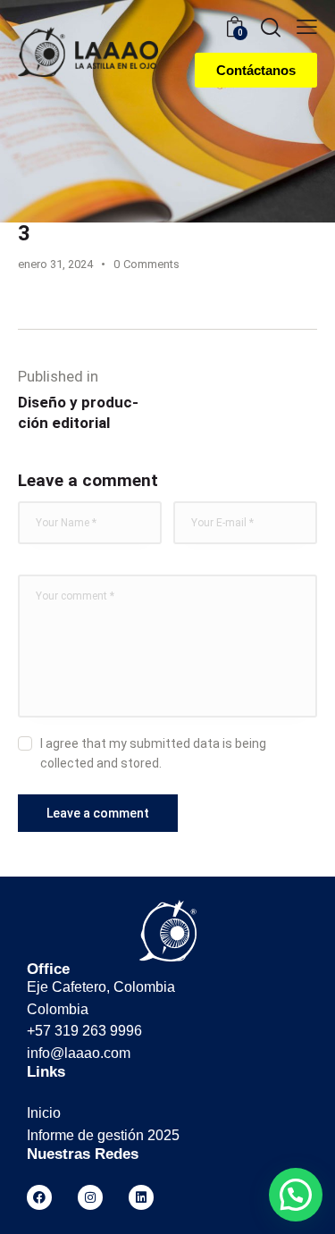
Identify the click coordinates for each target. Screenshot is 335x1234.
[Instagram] (90, 1197)
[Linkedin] (141, 1197)
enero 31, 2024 (55, 264)
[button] (295, 1194)
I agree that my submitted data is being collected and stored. (153, 753)
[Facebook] (39, 1197)
